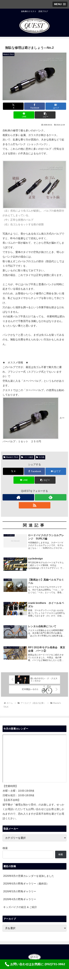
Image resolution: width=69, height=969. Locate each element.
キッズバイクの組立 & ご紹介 (20, 907)
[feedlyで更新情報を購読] (50, 497)
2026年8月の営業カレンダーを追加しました (28, 876)
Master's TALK (12, 457)
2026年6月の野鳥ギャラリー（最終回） (26, 883)
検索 (5, 848)
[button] (45, 115)
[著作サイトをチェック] (18, 497)
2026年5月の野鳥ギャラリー (19, 891)
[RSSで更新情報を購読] (34, 505)
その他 (41, 457)
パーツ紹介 (28, 457)
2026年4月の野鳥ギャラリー (19, 899)
